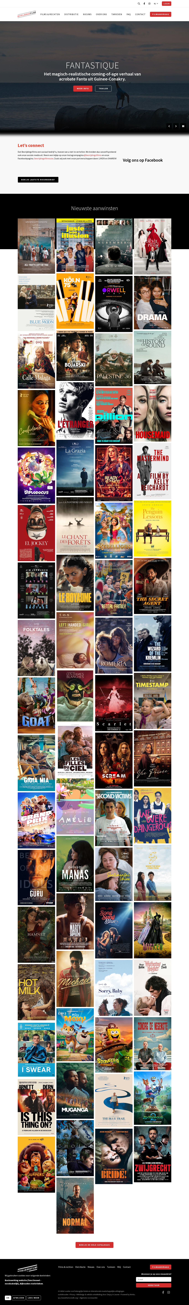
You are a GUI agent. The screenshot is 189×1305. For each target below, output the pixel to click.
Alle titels (92, 86)
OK (8, 1298)
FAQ (129, 14)
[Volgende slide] (176, 126)
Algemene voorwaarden (89, 1298)
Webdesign (81, 1294)
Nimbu (132, 1294)
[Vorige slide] (169, 126)
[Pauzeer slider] (183, 126)
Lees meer (33, 1298)
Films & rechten (50, 14)
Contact (140, 14)
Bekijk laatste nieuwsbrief (38, 179)
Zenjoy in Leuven (113, 1294)
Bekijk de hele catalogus (94, 1245)
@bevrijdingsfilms (92, 155)
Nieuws (87, 14)
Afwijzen (18, 1298)
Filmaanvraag (160, 14)
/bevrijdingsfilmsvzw (43, 158)
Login (167, 3)
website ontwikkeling (94, 1294)
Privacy (72, 1294)
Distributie (71, 14)
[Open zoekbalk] (139, 3)
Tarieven (116, 14)
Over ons (101, 14)
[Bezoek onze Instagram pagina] (149, 3)
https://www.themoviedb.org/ (67, 1298)
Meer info (27, 262)
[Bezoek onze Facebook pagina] (144, 3)
